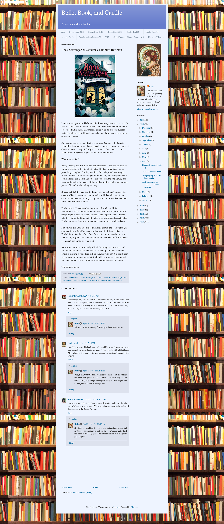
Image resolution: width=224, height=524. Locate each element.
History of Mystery (156, 37)
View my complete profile (147, 109)
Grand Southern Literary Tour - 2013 (128, 37)
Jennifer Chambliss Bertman (76, 280)
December (146, 127)
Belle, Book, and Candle (91, 12)
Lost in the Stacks (67, 37)
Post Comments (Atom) (82, 492)
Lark (70, 343)
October (145, 136)
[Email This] (90, 274)
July (144, 148)
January (145, 200)
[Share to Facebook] (97, 274)
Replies (74, 318)
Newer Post (67, 487)
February (146, 196)
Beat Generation (74, 277)
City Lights (98, 277)
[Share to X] (95, 274)
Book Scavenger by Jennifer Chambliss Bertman (150, 184)
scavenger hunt (105, 280)
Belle (76, 323)
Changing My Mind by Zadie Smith (151, 176)
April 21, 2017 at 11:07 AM (94, 424)
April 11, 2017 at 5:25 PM (84, 343)
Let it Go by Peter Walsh (152, 171)
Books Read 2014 (134, 31)
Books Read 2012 (95, 31)
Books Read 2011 (76, 31)
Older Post (124, 487)
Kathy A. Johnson (75, 399)
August (145, 144)
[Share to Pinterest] (100, 274)
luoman (116, 507)
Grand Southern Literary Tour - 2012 (94, 37)
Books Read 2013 (114, 31)
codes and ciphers (110, 277)
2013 (142, 218)
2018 (142, 119)
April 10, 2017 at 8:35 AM (88, 295)
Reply (70, 312)
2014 (142, 213)
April (144, 161)
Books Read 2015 (153, 31)
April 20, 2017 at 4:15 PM (95, 399)
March (145, 192)
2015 (142, 209)
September (146, 140)
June (144, 152)
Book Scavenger (87, 277)
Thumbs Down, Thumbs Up (152, 166)
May (144, 157)
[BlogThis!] (92, 274)
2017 (142, 124)
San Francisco (93, 280)
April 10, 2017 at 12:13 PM (94, 323)
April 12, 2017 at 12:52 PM (94, 370)
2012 (142, 222)
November (146, 132)
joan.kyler (72, 295)
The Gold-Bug (117, 280)
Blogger (134, 507)
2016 (142, 205)
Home (62, 31)
